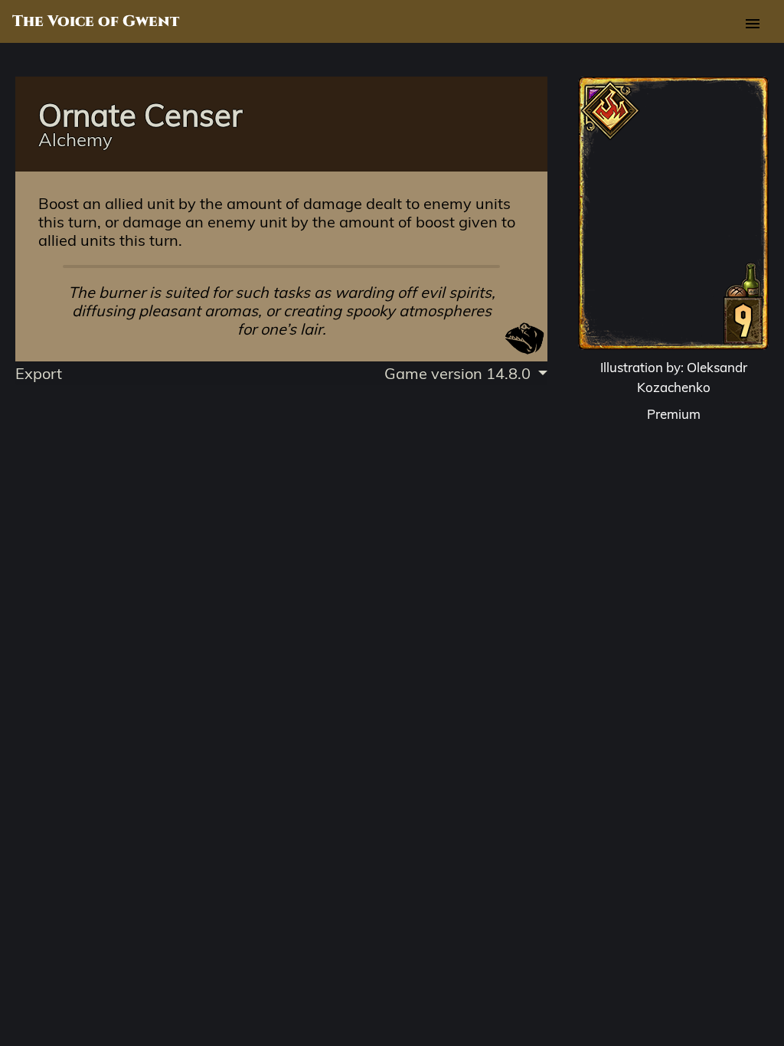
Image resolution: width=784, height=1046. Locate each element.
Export (38, 373)
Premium (674, 414)
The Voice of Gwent (95, 21)
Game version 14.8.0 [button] (459, 373)
